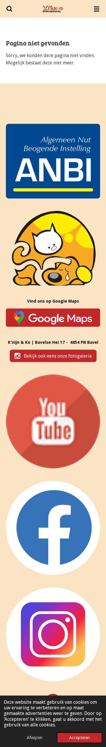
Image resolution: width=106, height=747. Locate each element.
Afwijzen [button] (34, 737)
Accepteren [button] (79, 737)
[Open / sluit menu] (96, 9)
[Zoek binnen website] (9, 9)
